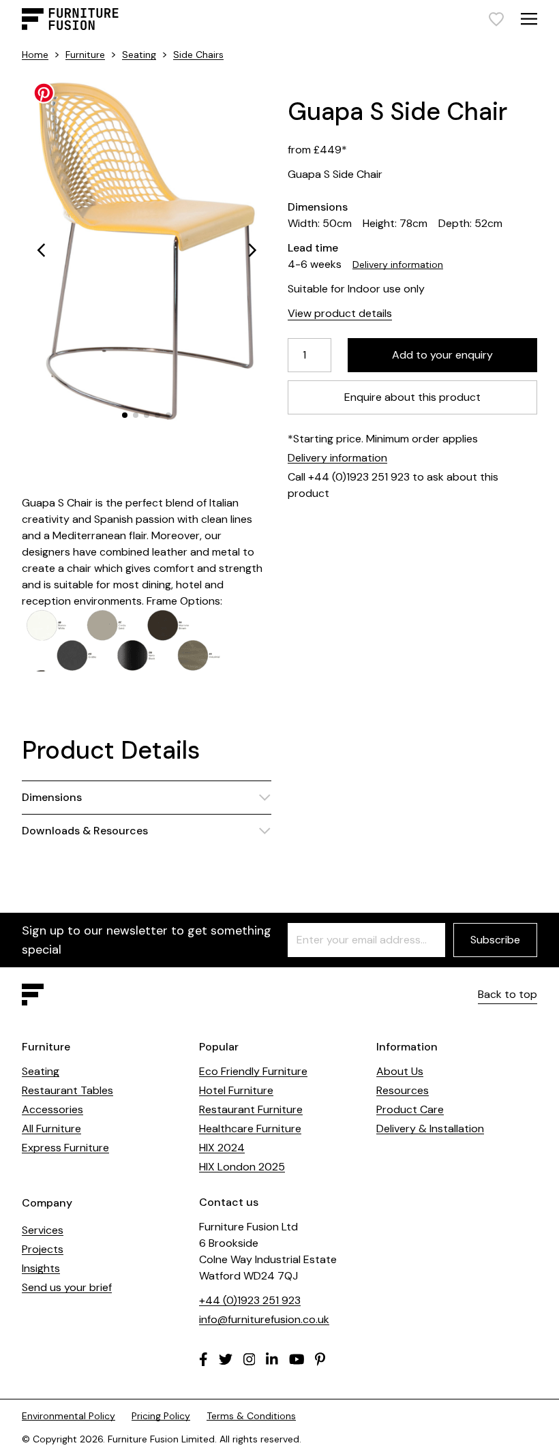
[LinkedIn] (272, 1359)
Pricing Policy (161, 1416)
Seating (139, 54)
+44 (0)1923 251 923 (250, 1300)
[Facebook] (203, 1359)
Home (35, 54)
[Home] (70, 19)
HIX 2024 (222, 1147)
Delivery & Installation (430, 1128)
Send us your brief (67, 1287)
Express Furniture (65, 1147)
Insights (41, 1268)
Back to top (507, 994)
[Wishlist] (496, 19)
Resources (402, 1090)
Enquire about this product (412, 397)
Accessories (52, 1109)
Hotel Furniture (236, 1090)
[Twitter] (225, 1359)
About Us (399, 1071)
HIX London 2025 (242, 1167)
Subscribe (495, 940)
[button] (41, 250)
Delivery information (397, 264)
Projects (42, 1249)
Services (42, 1230)
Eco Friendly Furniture (253, 1071)
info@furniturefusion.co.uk (264, 1319)
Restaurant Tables (67, 1090)
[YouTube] (297, 1359)
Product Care (410, 1109)
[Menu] (529, 19)
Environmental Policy (68, 1416)
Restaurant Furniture (251, 1109)
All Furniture (51, 1128)
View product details (340, 313)
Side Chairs (198, 54)
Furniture (85, 54)
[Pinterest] (320, 1359)
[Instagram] (249, 1359)
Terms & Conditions (251, 1416)
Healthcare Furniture (250, 1128)
